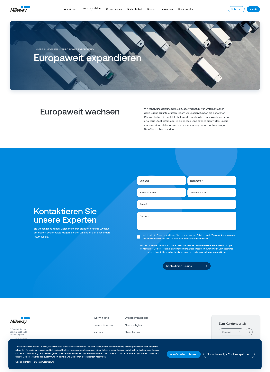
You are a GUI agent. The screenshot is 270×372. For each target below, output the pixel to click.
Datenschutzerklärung (44, 362)
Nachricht (145, 216)
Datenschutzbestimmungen (219, 245)
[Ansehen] (249, 331)
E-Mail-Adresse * (148, 192)
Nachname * (196, 180)
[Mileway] (20, 9)
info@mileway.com (18, 339)
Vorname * (145, 180)
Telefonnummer (198, 192)
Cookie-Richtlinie (162, 249)
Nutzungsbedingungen (205, 252)
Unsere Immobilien (46, 49)
